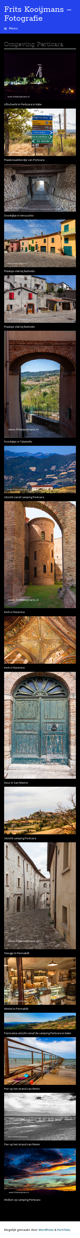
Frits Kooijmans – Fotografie (38, 14)
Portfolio (63, 1230)
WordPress (46, 1230)
